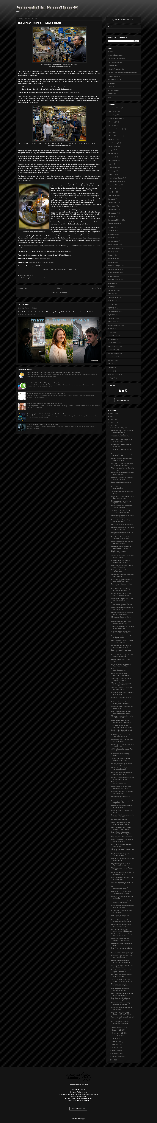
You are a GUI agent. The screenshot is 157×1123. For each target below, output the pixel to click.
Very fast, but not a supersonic (121, 837)
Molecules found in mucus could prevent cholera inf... (122, 783)
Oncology (111, 283)
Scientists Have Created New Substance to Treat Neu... (121, 787)
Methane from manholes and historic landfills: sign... (121, 698)
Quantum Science (114, 325)
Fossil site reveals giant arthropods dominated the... (121, 674)
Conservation (112, 188)
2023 (112, 422)
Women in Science (114, 374)
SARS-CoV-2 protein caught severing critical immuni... (120, 823)
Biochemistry (112, 139)
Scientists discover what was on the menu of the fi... (122, 542)
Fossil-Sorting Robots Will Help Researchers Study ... (121, 773)
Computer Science (114, 185)
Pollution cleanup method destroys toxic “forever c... (120, 703)
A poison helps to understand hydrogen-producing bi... (121, 561)
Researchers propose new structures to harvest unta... (121, 961)
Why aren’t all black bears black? (122, 524)
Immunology (112, 241)
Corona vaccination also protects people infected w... (122, 840)
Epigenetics (111, 216)
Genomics (111, 230)
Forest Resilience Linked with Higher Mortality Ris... (121, 970)
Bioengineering (113, 143)
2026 (112, 413)
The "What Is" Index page (116, 58)
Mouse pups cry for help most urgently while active (121, 502)
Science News (34, 278)
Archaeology (112, 115)
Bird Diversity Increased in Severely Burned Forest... (120, 552)
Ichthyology (111, 237)
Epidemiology (112, 213)
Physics (25, 278)
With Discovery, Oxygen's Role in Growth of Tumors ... (122, 641)
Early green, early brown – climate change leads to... (122, 636)
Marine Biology (113, 244)
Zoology (110, 378)
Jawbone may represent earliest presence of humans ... (122, 902)
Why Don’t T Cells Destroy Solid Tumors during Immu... (122, 464)
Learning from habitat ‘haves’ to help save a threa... (122, 478)
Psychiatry (111, 315)
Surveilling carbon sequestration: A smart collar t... (122, 707)
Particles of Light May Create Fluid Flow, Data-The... (121, 665)
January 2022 (116, 1056)
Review (110, 332)
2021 (112, 1060)
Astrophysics (112, 125)
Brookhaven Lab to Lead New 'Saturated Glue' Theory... (121, 892)
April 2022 (115, 1047)
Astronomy (111, 122)
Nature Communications (72, 92)
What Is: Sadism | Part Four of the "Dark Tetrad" (43, 424)
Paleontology (112, 290)
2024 (112, 419)
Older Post (96, 288)
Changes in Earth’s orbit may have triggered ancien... (121, 684)
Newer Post (22, 288)
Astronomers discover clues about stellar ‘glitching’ (122, 556)
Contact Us (72, 269)
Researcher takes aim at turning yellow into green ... (122, 740)
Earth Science (112, 195)
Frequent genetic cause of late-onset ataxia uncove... (121, 585)
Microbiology (112, 258)
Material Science (113, 248)
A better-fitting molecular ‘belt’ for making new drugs (44, 403)
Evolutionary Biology (114, 220)
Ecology (110, 199)
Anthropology (112, 111)
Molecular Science (114, 269)
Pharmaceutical (113, 297)
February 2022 (117, 1053)
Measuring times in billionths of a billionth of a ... (122, 1008)
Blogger (82, 1118)
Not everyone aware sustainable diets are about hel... (122, 669)
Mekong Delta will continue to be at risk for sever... (122, 878)
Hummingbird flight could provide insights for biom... (122, 802)
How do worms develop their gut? (122, 953)
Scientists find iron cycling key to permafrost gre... (122, 608)
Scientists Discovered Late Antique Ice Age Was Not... (121, 939)
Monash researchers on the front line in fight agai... (122, 792)
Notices (110, 51)
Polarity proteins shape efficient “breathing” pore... (121, 459)
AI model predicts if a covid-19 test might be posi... (121, 688)
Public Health (112, 322)
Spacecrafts (112, 350)
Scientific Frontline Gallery (116, 69)
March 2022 (116, 1050)
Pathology (111, 293)
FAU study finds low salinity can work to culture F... (121, 975)
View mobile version (59, 292)
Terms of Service (60, 269)
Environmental (112, 209)
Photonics (111, 301)
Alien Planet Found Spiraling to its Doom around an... (122, 497)
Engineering (112, 202)
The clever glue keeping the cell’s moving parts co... (122, 469)
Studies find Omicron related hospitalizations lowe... (121, 759)
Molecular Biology (114, 265)
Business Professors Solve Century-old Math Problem (121, 1013)
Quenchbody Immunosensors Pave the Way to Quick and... (121, 632)
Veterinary (111, 360)
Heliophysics (112, 234)
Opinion (110, 287)
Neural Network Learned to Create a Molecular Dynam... (121, 833)
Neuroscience (112, 276)
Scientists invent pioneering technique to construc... (120, 1003)
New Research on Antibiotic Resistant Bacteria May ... (120, 538)
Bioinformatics (112, 146)
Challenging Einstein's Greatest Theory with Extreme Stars (46, 414)
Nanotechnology (113, 272)
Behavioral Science (114, 136)
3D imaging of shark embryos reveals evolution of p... (121, 618)
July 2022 (115, 1039)
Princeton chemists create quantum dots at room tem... (121, 721)
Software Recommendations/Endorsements (122, 72)
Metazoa (110, 255)
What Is (110, 371)
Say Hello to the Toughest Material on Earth (120, 854)
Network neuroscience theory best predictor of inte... (122, 431)
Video (109, 364)
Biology (110, 150)
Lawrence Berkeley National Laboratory (42, 262)
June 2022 (115, 1042)
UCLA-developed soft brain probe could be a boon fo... (122, 528)
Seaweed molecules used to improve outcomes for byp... (121, 980)
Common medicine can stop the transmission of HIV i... (122, 883)
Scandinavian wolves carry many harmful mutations (122, 599)
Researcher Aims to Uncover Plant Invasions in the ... (121, 864)
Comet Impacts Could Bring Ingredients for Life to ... (120, 589)
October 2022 (116, 1030)
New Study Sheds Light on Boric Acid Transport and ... (122, 655)
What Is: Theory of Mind (27, 308)
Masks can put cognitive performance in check (119, 985)
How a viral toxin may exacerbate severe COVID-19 (122, 816)
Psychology (111, 318)
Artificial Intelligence (114, 118)
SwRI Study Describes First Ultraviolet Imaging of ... (120, 735)
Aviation (110, 132)
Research (111, 329)
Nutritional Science (114, 279)
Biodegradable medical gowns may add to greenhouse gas (121, 604)
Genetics (111, 227)
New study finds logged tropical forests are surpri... (121, 520)
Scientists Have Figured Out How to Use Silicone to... (122, 627)
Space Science (113, 346)
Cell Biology (111, 171)
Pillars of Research (114, 76)
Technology (43, 278)
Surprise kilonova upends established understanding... (121, 920)
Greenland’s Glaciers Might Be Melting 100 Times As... (121, 580)
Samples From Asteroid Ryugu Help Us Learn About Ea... (121, 511)
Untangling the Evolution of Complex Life (120, 571)
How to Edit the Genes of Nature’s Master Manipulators (122, 994)
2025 (112, 416)
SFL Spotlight (112, 339)
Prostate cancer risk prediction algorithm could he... (121, 806)
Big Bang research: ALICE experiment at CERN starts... (121, 930)
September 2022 (117, 1033)
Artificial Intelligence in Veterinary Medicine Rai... (122, 575)
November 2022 (117, 1027)
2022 (112, 425)
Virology (110, 367)
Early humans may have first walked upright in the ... (121, 622)
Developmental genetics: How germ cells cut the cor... (121, 925)
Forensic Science (113, 223)
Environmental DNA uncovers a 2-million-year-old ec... (122, 873)
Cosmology (111, 192)
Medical (110, 251)
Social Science (112, 343)
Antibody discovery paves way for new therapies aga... (122, 778)
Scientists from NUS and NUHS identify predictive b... (121, 506)
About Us (111, 86)
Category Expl (112, 167)
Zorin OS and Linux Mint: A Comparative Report (43, 383)
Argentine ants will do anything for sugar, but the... (122, 859)
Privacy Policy (48, 269)
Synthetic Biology (113, 353)
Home (59, 288)
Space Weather (113, 65)
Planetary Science (114, 311)
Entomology (112, 206)
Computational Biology (115, 178)
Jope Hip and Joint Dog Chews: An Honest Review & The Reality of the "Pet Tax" (54, 372)
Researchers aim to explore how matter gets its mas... (122, 613)
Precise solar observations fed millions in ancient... (121, 731)
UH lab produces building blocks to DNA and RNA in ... (122, 717)
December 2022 (117, 428)
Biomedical (111, 153)
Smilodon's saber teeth (119, 819)
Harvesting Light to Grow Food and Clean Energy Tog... (121, 956)
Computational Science (115, 181)
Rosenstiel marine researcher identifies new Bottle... (121, 547)
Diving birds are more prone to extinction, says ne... (121, 440)
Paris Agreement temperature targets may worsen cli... (121, 646)
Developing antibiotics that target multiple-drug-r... (122, 455)
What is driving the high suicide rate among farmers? (121, 768)
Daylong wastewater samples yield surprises (121, 483)
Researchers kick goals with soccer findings (120, 797)
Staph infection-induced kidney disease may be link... (121, 935)
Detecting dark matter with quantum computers (120, 989)
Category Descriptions (115, 55)
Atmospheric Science (115, 129)
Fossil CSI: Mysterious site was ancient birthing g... (121, 487)
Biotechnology (112, 160)
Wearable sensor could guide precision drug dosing (121, 887)
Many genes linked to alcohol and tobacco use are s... (122, 906)
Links (109, 97)
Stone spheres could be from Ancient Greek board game (46, 393)
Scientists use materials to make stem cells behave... (122, 566)
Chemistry (111, 174)
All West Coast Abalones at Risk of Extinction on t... (122, 750)
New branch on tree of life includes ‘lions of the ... (120, 916)
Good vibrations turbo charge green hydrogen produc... (121, 712)
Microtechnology (113, 262)
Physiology (111, 307)
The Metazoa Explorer (115, 62)
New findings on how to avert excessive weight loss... (121, 828)
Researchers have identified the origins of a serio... (122, 533)
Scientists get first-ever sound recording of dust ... (121, 679)
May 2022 (115, 1045)
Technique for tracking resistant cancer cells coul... (121, 450)
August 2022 (116, 1036)
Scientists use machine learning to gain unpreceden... (122, 473)
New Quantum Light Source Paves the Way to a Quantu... (122, 999)
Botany (110, 164)
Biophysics (111, 157)
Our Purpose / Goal (114, 79)
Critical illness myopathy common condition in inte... (122, 516)
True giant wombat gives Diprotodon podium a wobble (121, 726)
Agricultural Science (114, 108)
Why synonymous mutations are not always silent (122, 966)
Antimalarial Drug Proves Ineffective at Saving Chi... (121, 436)
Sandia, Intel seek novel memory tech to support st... (122, 764)
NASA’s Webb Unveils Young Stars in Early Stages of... (121, 594)
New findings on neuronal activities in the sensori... (120, 1022)
